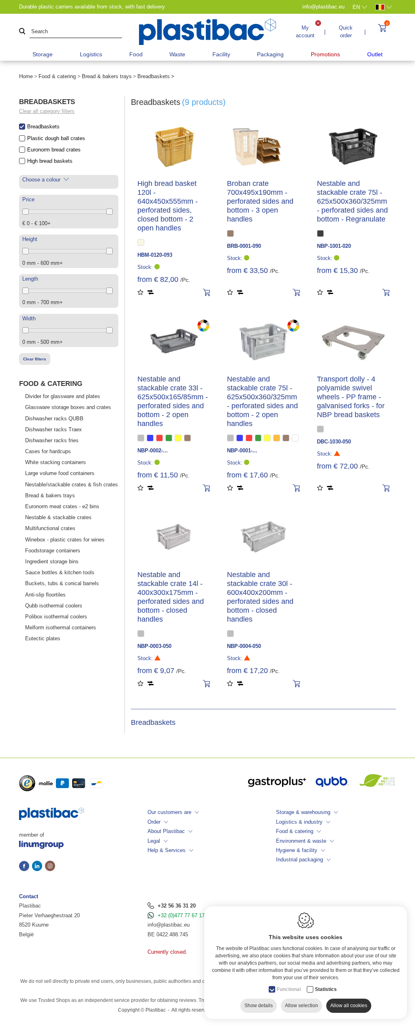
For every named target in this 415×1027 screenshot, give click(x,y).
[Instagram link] (50, 866)
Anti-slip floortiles (45, 595)
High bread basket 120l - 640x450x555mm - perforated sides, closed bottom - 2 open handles (167, 205)
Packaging (270, 54)
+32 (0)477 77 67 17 (181, 915)
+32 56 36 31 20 (177, 906)
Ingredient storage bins (52, 561)
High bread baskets (50, 161)
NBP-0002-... (152, 450)
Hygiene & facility (296, 850)
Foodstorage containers (52, 551)
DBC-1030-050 (334, 442)
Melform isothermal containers (60, 627)
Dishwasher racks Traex (53, 429)
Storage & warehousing (303, 812)
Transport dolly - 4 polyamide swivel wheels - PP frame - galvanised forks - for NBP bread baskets (351, 397)
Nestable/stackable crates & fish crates (71, 485)
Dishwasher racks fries (52, 440)
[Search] (22, 32)
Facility (221, 54)
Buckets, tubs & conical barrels (62, 583)
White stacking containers (55, 462)
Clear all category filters (47, 111)
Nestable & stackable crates (58, 517)
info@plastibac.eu (169, 925)
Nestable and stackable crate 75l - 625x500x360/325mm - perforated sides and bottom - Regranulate (352, 201)
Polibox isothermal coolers (56, 617)
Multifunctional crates (50, 528)
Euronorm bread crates (54, 150)
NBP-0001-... (242, 450)
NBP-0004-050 (244, 646)
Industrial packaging (299, 860)
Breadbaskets (43, 127)
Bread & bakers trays (107, 76)
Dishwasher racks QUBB (54, 418)
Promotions (325, 54)
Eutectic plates (42, 638)
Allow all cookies (348, 1005)
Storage (42, 54)
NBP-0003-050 (154, 646)
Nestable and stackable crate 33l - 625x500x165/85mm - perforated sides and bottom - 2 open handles (172, 401)
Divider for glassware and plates (62, 396)
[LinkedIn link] (38, 866)
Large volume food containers (59, 473)
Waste (177, 54)
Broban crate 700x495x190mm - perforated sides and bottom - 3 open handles (260, 201)
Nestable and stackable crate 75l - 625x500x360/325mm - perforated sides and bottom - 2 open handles (262, 401)
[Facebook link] (25, 866)
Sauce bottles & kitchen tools (59, 572)
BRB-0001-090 (244, 246)
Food (136, 54)
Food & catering (57, 76)
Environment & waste (301, 841)
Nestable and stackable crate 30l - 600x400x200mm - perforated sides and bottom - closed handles (260, 597)
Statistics (326, 989)
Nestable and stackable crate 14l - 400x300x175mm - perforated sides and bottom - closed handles (170, 597)
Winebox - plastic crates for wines (65, 540)
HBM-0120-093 (154, 255)
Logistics (91, 54)
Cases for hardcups (48, 451)
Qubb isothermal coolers (53, 606)
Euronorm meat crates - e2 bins (62, 506)
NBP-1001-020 (334, 246)
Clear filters (34, 359)
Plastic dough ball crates (56, 138)
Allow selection (301, 1005)
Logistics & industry (299, 822)
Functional (289, 989)
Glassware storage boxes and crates (68, 407)
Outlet (375, 54)
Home (26, 76)
